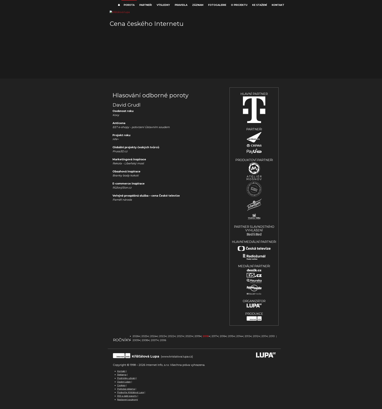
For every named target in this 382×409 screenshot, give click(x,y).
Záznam (197, 5)
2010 (272, 336)
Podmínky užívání (126, 378)
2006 (163, 340)
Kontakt (278, 5)
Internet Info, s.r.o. (157, 365)
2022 (171, 336)
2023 (162, 336)
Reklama (121, 374)
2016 (222, 336)
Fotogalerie (217, 5)
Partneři (145, 5)
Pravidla (181, 5)
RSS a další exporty (127, 396)
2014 (239, 336)
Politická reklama (126, 389)
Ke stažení (259, 5)
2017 (214, 336)
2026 (135, 336)
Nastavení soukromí (127, 399)
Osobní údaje (124, 381)
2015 (230, 336)
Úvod (119, 5)
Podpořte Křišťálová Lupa (130, 392)
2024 (153, 336)
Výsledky (163, 5)
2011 (263, 336)
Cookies (121, 385)
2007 (154, 340)
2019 (197, 336)
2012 (255, 336)
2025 (144, 336)
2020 (188, 336)
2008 (145, 340)
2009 (136, 340)
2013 (247, 336)
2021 (179, 336)
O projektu (239, 5)
